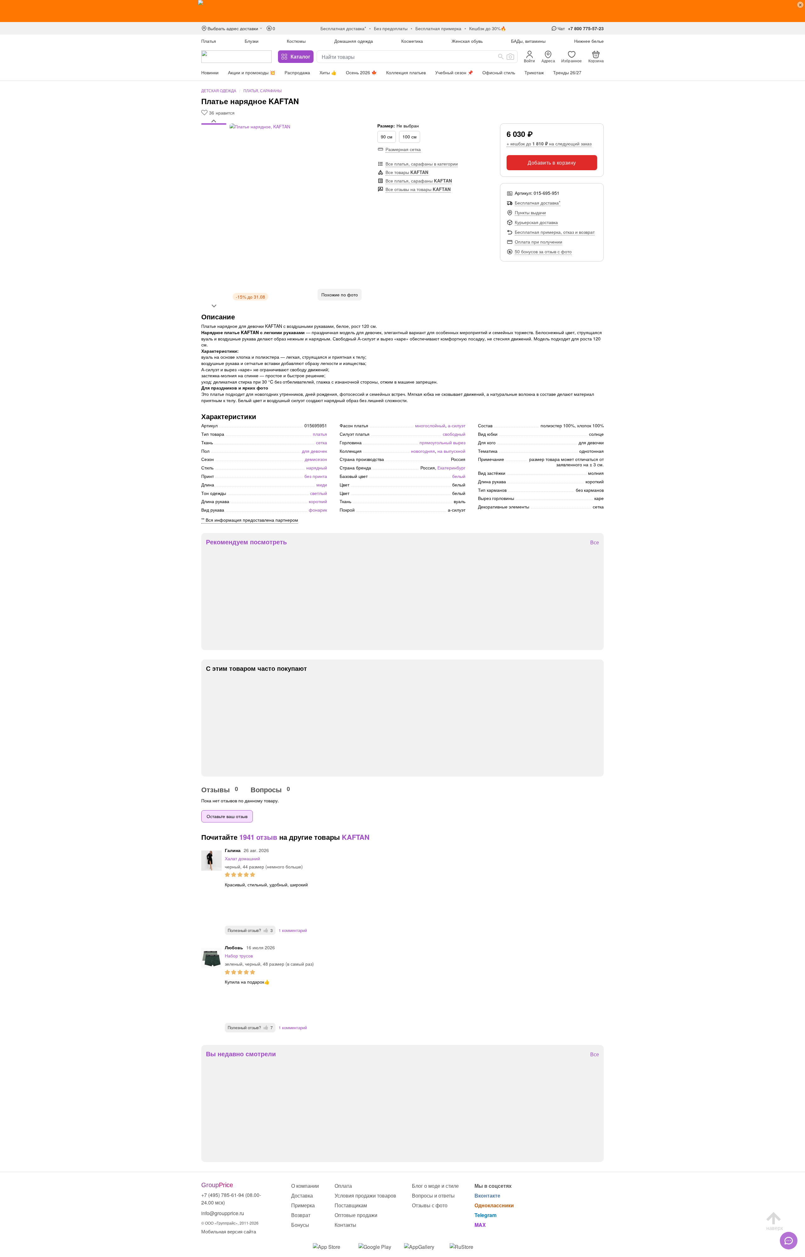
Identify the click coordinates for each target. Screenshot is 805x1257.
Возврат (300, 1215)
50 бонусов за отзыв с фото (543, 251)
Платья (208, 41)
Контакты (345, 1224)
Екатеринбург (451, 467)
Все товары (407, 172)
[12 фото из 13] (213, 159)
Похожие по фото (339, 294)
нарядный (316, 467)
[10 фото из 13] (213, 153)
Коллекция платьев (406, 72)
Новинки (210, 72)
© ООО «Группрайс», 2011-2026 (229, 1223)
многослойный (430, 425)
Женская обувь (467, 41)
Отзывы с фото (429, 1205)
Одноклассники (494, 1205)
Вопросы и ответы (433, 1195)
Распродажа (297, 72)
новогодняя (423, 451)
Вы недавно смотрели (241, 1054)
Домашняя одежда (353, 41)
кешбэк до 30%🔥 (487, 28)
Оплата (343, 1185)
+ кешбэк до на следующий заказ (549, 143)
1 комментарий (293, 930)
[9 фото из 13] (213, 150)
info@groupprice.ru (222, 1213)
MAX (480, 1224)
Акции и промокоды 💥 (251, 72)
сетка (321, 442)
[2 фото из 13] (213, 128)
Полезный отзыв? (250, 930)
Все (594, 542)
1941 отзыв (258, 837)
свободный (454, 434)
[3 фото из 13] (213, 131)
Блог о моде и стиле (435, 1185)
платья (320, 434)
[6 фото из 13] (213, 140)
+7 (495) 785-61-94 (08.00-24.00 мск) (231, 1198)
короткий (318, 501)
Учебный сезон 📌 (454, 72)
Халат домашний (242, 858)
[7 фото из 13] (213, 143)
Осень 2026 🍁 (361, 72)
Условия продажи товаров (365, 1195)
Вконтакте (487, 1195)
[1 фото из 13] (213, 124)
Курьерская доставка (536, 222)
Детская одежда (218, 90)
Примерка (303, 1205)
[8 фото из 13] (213, 147)
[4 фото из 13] (213, 134)
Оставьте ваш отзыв (227, 816)
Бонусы (300, 1224)
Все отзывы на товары (418, 189)
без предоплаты (391, 28)
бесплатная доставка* (343, 28)
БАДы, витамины (528, 41)
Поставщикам (351, 1205)
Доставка (302, 1195)
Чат (561, 28)
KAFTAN (355, 837)
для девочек (314, 451)
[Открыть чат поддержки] (788, 1240)
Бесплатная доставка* (537, 202)
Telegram (486, 1215)
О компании (305, 1185)
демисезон (316, 459)
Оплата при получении (538, 241)
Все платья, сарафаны (419, 180)
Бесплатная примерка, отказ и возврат (555, 232)
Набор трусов (239, 955)
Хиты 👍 (327, 72)
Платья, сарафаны (262, 90)
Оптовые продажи (356, 1215)
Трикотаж (534, 72)
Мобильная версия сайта (228, 1231)
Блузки (251, 41)
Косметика (412, 41)
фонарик (318, 510)
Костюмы (296, 41)
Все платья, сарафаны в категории (422, 163)
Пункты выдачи (530, 212)
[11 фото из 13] (213, 156)
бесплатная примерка (438, 28)
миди (321, 484)
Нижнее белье (589, 41)
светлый (318, 493)
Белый (458, 476)
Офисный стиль (498, 72)
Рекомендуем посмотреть (246, 542)
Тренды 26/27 (567, 72)
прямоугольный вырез (442, 442)
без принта (315, 476)
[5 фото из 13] (213, 137)
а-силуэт (456, 425)
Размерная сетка (403, 149)
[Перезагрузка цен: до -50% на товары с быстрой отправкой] (402, 11)
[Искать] (501, 56)
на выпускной (451, 451)
